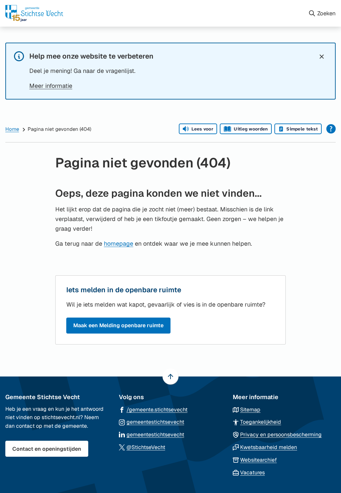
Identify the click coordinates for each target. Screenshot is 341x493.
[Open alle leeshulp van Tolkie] (331, 128)
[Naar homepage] (154, 13)
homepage (118, 243)
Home (12, 129)
